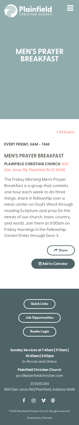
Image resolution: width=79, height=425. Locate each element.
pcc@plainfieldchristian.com (39, 376)
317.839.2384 (39, 384)
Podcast (54, 400)
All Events (66, 132)
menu (70, 8)
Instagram (34, 400)
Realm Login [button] (39, 331)
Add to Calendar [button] (55, 264)
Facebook (25, 400)
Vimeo (44, 400)
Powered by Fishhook (39, 418)
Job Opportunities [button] (39, 318)
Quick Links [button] (39, 304)
